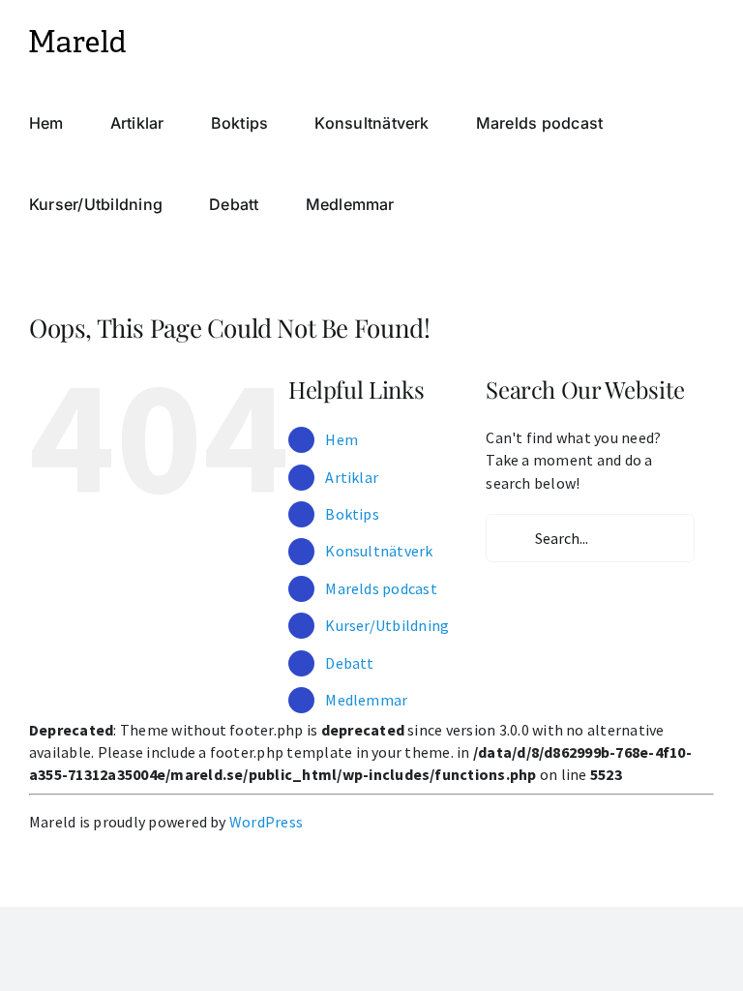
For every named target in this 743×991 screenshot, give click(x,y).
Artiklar (351, 477)
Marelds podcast (381, 588)
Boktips (352, 514)
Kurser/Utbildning (387, 625)
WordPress (266, 821)
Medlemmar (366, 699)
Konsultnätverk (378, 550)
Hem (341, 439)
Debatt (349, 663)
